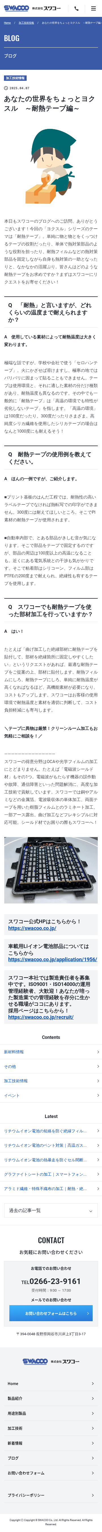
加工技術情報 (26, 22)
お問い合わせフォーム (26, 1472)
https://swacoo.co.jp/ (32, 928)
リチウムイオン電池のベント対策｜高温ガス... (45, 1145)
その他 (10, 1066)
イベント (12, 1095)
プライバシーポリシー (26, 1495)
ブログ (13, 1458)
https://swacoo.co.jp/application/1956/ (52, 959)
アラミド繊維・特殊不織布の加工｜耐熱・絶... (45, 1188)
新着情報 (15, 1443)
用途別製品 (17, 1413)
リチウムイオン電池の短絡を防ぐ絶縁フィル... (45, 1131)
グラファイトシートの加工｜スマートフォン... (45, 1174)
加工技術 (15, 1428)
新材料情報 (14, 1052)
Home (7, 22)
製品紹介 (15, 1398)
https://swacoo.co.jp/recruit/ (41, 1017)
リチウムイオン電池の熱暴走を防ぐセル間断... (45, 1160)
